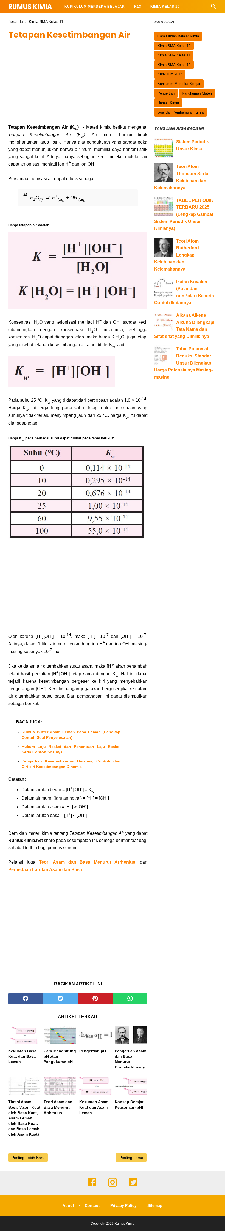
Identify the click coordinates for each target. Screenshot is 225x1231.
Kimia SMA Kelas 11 (174, 55)
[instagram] (112, 1186)
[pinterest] (95, 998)
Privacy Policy (123, 1205)
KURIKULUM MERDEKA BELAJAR (94, 7)
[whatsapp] (130, 998)
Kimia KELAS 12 (117, 20)
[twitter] (60, 998)
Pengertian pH (92, 1051)
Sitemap (154, 1205)
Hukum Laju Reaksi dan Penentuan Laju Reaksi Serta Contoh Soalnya (71, 749)
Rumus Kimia (30, 6)
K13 (137, 7)
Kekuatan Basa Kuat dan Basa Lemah (22, 1056)
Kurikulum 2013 (170, 74)
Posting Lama (131, 1157)
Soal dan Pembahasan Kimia (181, 112)
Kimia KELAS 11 (78, 20)
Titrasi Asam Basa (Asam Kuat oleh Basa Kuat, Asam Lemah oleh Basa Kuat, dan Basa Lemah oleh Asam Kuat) (24, 1118)
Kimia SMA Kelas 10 (174, 46)
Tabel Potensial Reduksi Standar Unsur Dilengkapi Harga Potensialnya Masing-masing (183, 362)
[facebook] (25, 998)
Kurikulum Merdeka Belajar (179, 84)
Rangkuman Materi (197, 93)
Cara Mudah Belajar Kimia (178, 36)
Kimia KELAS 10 (164, 7)
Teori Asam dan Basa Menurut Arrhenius (87, 862)
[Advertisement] (77, 85)
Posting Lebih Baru (28, 1157)
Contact (92, 1205)
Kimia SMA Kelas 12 (174, 65)
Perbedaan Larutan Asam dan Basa (45, 869)
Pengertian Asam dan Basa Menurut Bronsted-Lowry (130, 1059)
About (68, 1205)
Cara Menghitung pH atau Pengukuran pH (60, 1056)
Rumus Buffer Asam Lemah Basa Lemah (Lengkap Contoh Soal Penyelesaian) (71, 735)
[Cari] (213, 8)
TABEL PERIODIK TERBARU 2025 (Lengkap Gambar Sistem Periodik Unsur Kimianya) (183, 214)
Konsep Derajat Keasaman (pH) (129, 1104)
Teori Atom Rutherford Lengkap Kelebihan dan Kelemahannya (176, 255)
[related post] (24, 1035)
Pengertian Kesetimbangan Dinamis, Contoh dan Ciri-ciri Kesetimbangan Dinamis (71, 764)
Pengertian (166, 93)
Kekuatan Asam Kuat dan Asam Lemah (93, 1107)
